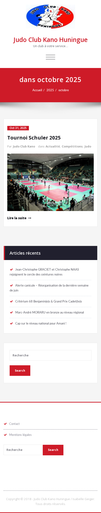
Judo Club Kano (24, 146)
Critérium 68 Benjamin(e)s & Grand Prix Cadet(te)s (48, 301)
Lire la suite (17, 218)
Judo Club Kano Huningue (50, 39)
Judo (88, 146)
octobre (63, 90)
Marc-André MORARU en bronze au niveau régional (49, 312)
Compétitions (72, 146)
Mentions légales (20, 435)
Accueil (37, 90)
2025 (50, 90)
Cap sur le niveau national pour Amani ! (40, 323)
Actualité (53, 146)
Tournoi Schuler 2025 (34, 137)
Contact (14, 424)
